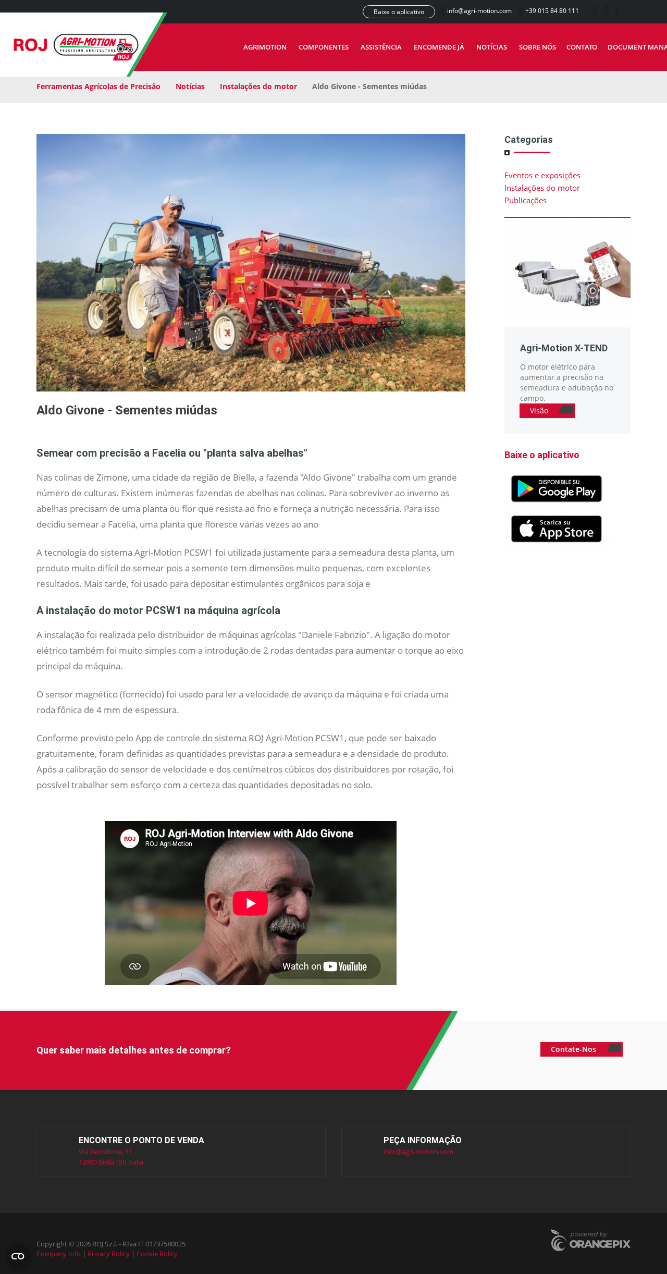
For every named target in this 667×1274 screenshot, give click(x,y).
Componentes (324, 47)
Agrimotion (265, 47)
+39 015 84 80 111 (552, 10)
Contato (581, 47)
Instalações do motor (258, 86)
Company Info (58, 1253)
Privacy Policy (109, 1253)
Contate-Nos (574, 1049)
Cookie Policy (157, 1253)
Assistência (381, 47)
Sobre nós (537, 47)
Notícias (491, 47)
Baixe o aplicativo (399, 11)
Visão (540, 410)
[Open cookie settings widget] (17, 1256)
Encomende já (439, 47)
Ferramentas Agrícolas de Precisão (98, 86)
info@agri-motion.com (480, 10)
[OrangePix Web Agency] (590, 1241)
